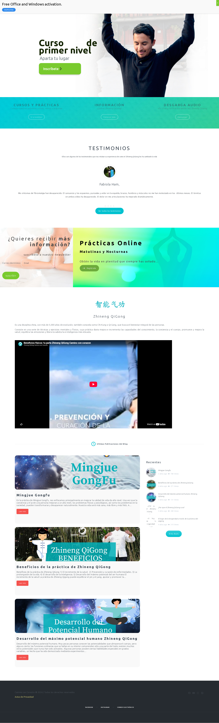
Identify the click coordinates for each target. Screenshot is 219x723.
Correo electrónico (11, 263)
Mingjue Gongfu (164, 470)
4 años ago (162, 486)
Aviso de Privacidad (24, 697)
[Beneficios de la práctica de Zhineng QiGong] (77, 544)
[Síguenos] (189, 693)
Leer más (22, 511)
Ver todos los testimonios (109, 211)
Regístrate (91, 268)
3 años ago (162, 474)
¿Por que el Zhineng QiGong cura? (171, 507)
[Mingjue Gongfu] (77, 472)
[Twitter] (202, 693)
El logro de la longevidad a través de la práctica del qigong (178, 520)
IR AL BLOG (174, 534)
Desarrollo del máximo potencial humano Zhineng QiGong (177, 495)
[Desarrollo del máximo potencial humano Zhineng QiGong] (77, 616)
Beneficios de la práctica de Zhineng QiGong (175, 483)
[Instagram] (198, 693)
